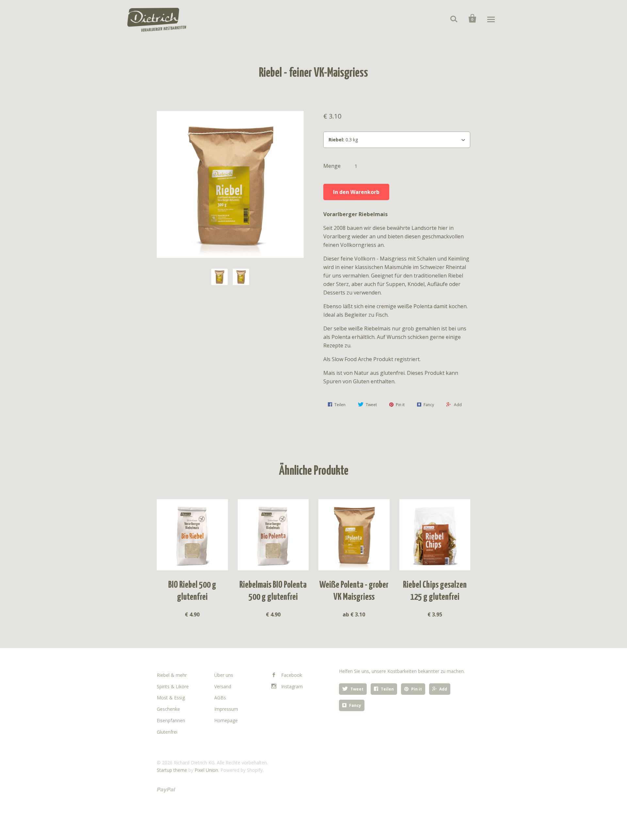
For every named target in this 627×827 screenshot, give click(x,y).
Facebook (291, 675)
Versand (222, 686)
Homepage (226, 720)
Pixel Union (206, 770)
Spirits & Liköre (173, 686)
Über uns (223, 675)
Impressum (226, 709)
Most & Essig (171, 697)
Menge (332, 165)
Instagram (292, 686)
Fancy (355, 705)
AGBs (220, 697)
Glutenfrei (167, 732)
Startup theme (172, 770)
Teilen (387, 689)
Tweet (356, 689)
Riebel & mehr (172, 675)
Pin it (416, 689)
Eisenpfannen (171, 720)
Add (443, 689)
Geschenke (168, 709)
